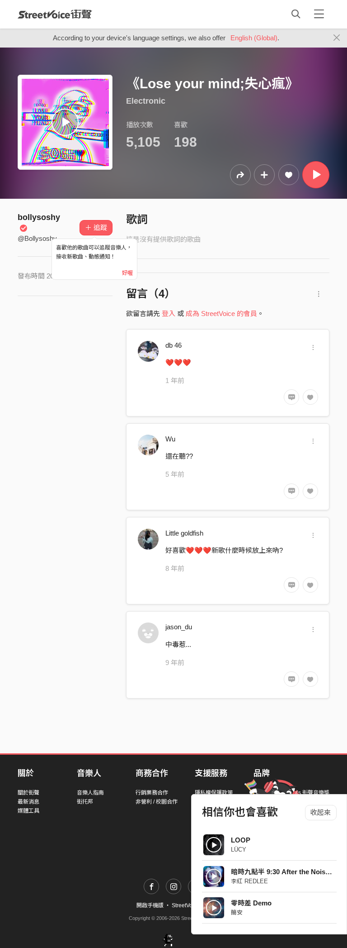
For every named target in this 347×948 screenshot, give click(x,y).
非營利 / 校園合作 (157, 802)
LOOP (240, 840)
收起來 (320, 812)
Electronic (145, 100)
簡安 (237, 912)
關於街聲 (28, 793)
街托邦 (85, 802)
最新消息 (28, 802)
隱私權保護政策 (214, 793)
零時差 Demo (251, 903)
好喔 (127, 273)
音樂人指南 (90, 793)
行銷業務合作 (152, 793)
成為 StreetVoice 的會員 (221, 313)
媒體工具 (28, 811)
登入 (168, 313)
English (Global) (253, 38)
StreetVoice (55, 14)
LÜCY (238, 849)
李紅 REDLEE (249, 881)
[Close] (337, 38)
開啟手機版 (150, 905)
